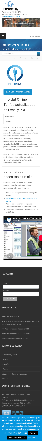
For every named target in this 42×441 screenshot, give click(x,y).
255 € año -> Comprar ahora (18, 92)
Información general (9, 354)
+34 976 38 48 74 (11, 400)
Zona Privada (35, 36)
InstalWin (5, 359)
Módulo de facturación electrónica (14, 374)
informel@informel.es (12, 16)
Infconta (5, 369)
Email (5, 283)
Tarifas (8, 121)
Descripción (9, 117)
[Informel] (10, 6)
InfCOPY (5, 379)
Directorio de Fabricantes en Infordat (15, 339)
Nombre (6, 290)
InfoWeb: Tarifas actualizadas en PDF (15, 329)
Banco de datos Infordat (10, 316)
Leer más (31, 437)
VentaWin (5, 364)
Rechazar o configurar (17, 437)
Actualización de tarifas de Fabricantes (16, 334)
